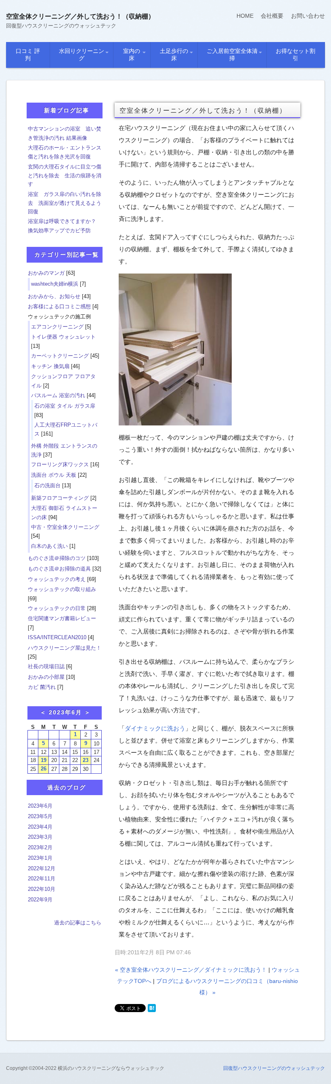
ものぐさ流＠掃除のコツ (57, 558)
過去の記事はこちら (77, 923)
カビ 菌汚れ (42, 687)
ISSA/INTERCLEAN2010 (57, 637)
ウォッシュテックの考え (57, 579)
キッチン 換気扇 (50, 366)
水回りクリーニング (81, 54)
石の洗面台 (47, 485)
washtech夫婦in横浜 (54, 284)
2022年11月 (41, 879)
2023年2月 (40, 847)
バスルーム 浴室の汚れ (58, 395)
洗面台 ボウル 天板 (53, 475)
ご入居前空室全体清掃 (232, 54)
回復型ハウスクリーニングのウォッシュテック (274, 1068)
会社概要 (272, 16)
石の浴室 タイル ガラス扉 (64, 406)
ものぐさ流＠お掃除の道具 (59, 569)
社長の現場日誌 (46, 666)
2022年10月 (41, 889)
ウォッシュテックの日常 (57, 608)
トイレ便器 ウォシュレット (63, 337)
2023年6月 (40, 806)
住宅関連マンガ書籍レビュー (62, 618)
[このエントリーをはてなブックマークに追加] (152, 1008)
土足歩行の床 (174, 54)
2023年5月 (40, 816)
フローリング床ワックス (60, 464)
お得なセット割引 (295, 54)
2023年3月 (40, 837)
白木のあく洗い (49, 546)
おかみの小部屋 (46, 677)
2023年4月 (40, 827)
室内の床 (131, 54)
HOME (245, 16)
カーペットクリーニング (60, 356)
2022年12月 (41, 868)
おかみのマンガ (46, 273)
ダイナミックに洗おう (155, 728)
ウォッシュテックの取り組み (62, 589)
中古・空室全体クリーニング (65, 527)
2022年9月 (40, 900)
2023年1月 (40, 858)
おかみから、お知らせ (54, 296)
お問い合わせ (308, 16)
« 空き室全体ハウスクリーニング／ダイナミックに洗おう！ (191, 969)
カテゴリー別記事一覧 (66, 254)
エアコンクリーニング (57, 327)
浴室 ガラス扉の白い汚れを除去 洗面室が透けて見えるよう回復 (64, 203)
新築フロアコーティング (60, 498)
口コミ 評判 (28, 54)
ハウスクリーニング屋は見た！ (64, 648)
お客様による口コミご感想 (59, 306)
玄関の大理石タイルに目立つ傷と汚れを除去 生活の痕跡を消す (64, 175)
